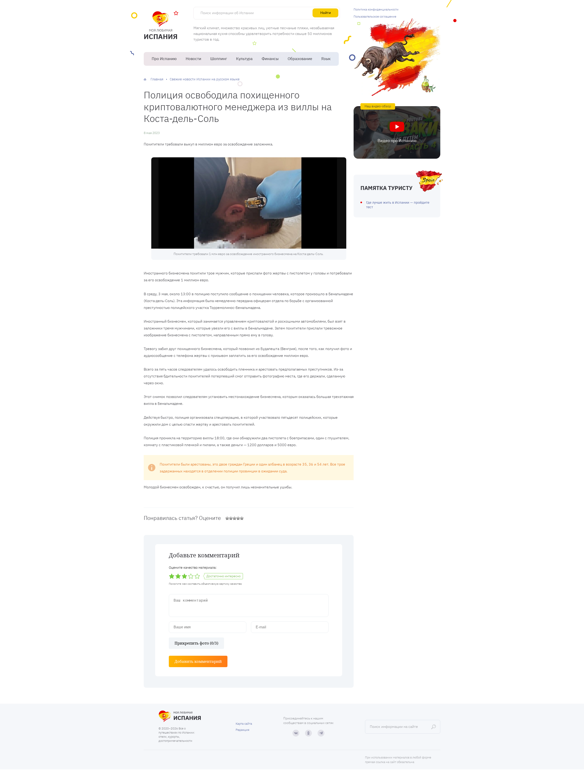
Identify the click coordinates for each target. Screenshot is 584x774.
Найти (325, 12)
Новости (193, 58)
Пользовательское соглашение (375, 16)
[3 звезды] (234, 518)
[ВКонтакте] (295, 733)
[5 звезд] (242, 518)
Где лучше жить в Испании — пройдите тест (397, 204)
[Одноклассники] (308, 733)
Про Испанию (164, 58)
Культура (244, 58)
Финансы (270, 58)
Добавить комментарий (198, 661)
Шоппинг (218, 58)
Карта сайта (244, 724)
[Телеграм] (321, 733)
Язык (326, 58)
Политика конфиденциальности (376, 9)
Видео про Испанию (397, 140)
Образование (300, 58)
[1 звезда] (227, 518)
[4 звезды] (238, 518)
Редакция (242, 730)
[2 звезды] (231, 518)
